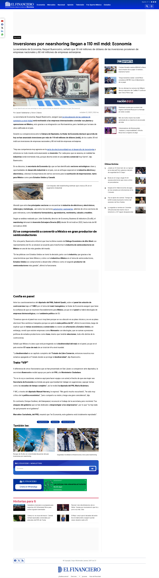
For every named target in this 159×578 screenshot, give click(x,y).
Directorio (74, 576)
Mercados (51, 5)
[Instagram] (152, 2)
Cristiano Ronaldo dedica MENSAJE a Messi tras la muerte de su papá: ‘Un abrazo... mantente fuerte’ (132, 70)
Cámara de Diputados (68, 422)
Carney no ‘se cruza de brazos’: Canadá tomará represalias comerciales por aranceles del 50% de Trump (40, 518)
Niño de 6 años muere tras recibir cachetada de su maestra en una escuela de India (132, 120)
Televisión (80, 5)
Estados (107, 5)
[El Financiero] (19, 5)
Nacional (61, 5)
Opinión (70, 5)
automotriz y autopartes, (63, 209)
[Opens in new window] (110, 69)
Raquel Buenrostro (43, 422)
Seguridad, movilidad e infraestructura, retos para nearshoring (77, 455)
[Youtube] (154, 2)
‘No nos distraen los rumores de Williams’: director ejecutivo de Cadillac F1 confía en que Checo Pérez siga (132, 91)
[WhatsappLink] (50, 485)
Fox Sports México (93, 5)
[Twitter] (150, 2)
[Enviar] (92, 468)
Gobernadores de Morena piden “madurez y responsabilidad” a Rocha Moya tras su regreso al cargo (131, 131)
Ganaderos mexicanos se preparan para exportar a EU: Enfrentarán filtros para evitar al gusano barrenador (40, 507)
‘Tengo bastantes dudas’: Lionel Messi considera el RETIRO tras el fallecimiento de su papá (131, 80)
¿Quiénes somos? (63, 576)
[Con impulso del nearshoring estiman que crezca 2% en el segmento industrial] (28, 191)
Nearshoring (55, 422)
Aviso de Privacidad (95, 576)
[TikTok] (156, 2)
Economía (41, 5)
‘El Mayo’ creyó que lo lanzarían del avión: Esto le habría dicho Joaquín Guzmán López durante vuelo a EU (84, 518)
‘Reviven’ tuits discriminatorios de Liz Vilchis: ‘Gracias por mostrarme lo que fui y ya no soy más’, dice (84, 507)
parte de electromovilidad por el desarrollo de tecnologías (70, 149)
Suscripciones (83, 576)
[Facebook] (148, 2)
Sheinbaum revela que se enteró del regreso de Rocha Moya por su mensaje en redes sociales (131, 110)
